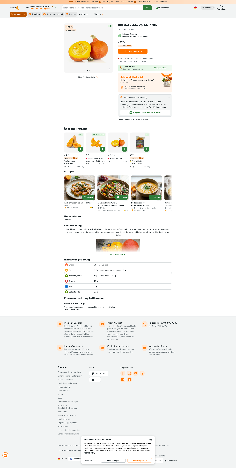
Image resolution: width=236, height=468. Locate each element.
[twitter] (142, 373)
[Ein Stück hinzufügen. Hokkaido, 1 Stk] (124, 149)
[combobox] (102, 7)
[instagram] (129, 373)
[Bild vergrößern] (110, 69)
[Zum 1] (87, 70)
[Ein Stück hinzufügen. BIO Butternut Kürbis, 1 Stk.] (80, 149)
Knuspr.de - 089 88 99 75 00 (163, 323)
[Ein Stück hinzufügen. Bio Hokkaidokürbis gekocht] (146, 149)
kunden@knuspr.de (73, 346)
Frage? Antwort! (115, 323)
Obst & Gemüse (124, 120)
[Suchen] (147, 7)
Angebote (36, 14)
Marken (97, 14)
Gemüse (136, 120)
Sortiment (18, 14)
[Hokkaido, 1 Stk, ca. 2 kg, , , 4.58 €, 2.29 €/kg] (118, 143)
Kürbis (145, 120)
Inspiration (83, 14)
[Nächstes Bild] (108, 48)
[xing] (129, 379)
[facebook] (122, 373)
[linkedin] (122, 379)
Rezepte (72, 14)
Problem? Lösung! (73, 323)
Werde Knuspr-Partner (118, 346)
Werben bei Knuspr (158, 346)
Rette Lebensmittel (55, 14)
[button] (208, 8)
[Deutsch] (196, 7)
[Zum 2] (89, 70)
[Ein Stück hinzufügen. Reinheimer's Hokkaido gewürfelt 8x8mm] (102, 149)
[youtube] (135, 373)
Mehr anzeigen (159, 107)
